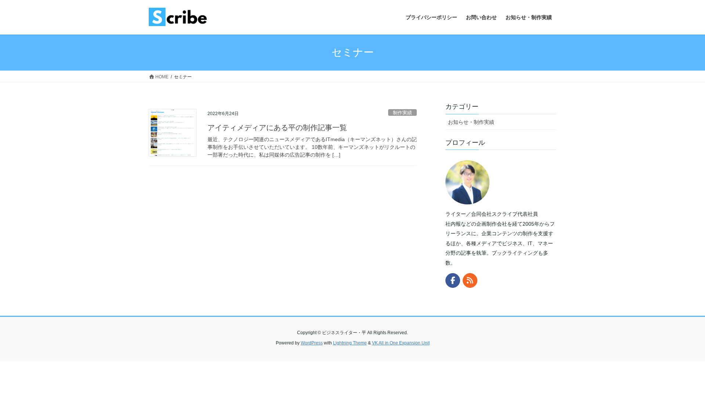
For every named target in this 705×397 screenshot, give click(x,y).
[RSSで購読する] (470, 280)
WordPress (312, 343)
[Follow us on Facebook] (452, 280)
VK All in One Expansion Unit (401, 343)
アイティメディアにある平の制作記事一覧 (277, 128)
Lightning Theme (350, 343)
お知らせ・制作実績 (471, 122)
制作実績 (402, 112)
